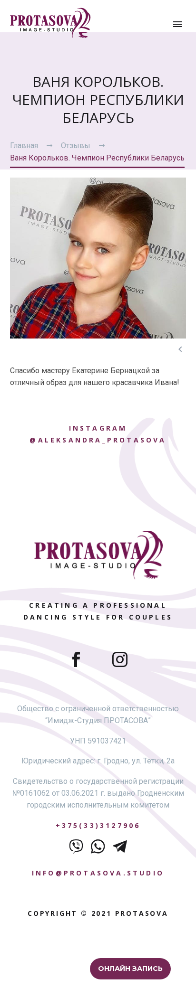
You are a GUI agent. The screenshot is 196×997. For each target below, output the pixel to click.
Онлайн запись (130, 968)
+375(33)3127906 (98, 825)
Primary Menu (177, 24)
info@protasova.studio (98, 872)
